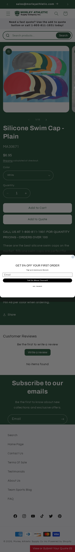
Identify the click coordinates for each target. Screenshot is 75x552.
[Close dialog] (73, 257)
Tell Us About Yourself (37, 280)
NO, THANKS (37, 286)
